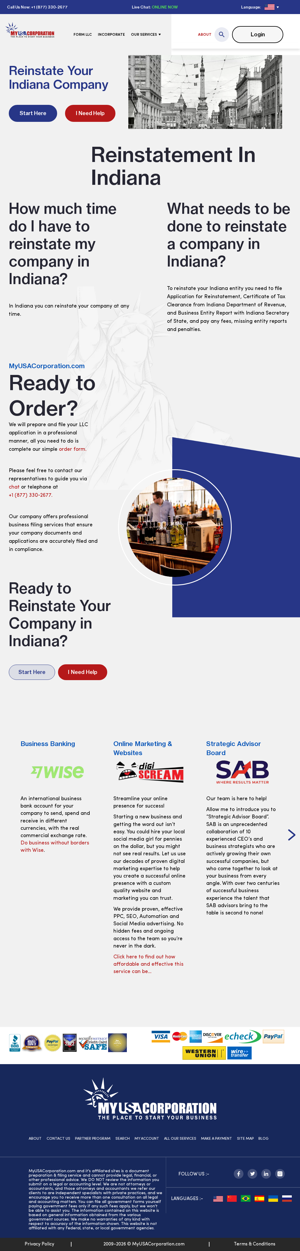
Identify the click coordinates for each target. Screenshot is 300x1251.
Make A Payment (216, 1139)
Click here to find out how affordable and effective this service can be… (148, 964)
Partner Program (92, 1139)
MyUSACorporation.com (47, 366)
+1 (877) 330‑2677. (30, 495)
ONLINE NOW (165, 7)
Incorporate (111, 35)
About (205, 35)
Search (122, 1139)
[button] (292, 835)
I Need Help (90, 113)
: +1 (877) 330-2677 (48, 7)
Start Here (33, 113)
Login (258, 34)
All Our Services (180, 1139)
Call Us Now (18, 7)
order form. (72, 449)
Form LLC (83, 35)
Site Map (245, 1139)
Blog (263, 1139)
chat (14, 487)
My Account (146, 1139)
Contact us (58, 1139)
